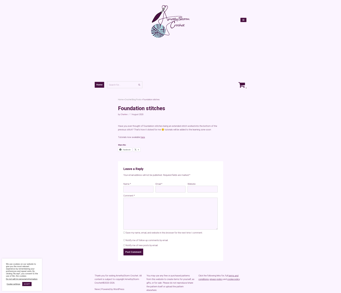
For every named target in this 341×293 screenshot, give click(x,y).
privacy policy (216, 279)
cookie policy (233, 279)
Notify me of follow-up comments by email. (147, 240)
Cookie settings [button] (13, 284)
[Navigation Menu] (243, 20)
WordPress (118, 289)
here (143, 137)
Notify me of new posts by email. (142, 245)
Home (99, 84)
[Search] (139, 84)
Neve (97, 289)
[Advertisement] (170, 59)
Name (127, 184)
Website (192, 184)
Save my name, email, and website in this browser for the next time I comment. (164, 232)
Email (158, 184)
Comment (129, 195)
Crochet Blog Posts (133, 99)
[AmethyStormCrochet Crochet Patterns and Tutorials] (170, 21)
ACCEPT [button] (27, 284)
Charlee (124, 114)
